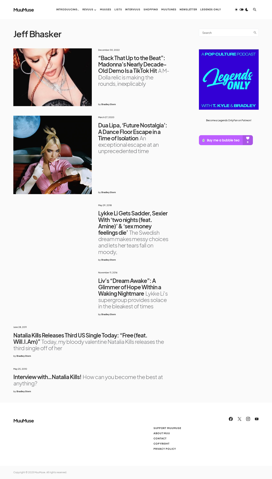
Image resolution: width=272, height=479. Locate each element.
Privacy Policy (165, 448)
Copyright (162, 443)
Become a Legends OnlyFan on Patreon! (228, 120)
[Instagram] (248, 419)
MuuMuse (23, 10)
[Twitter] (240, 419)
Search (255, 32)
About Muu (162, 433)
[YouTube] (257, 419)
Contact (160, 438)
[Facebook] (231, 419)
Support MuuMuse (167, 428)
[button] (241, 9)
